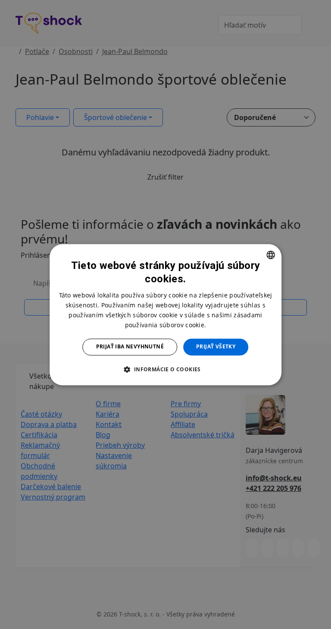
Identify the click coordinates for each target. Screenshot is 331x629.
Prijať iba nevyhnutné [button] (130, 347)
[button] (165, 369)
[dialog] (165, 314)
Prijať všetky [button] (215, 347)
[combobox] (270, 254)
